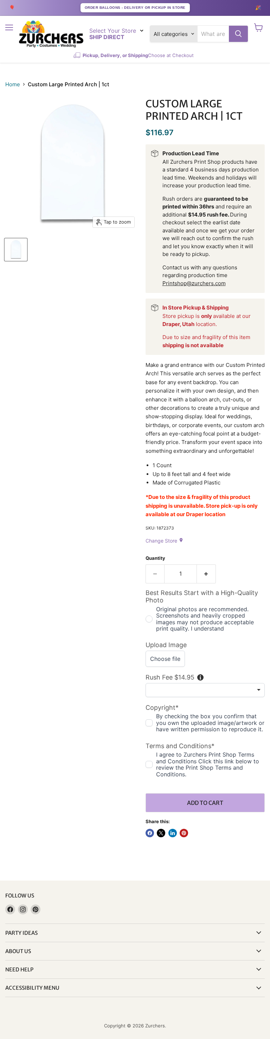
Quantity (155, 558)
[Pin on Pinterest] (184, 833)
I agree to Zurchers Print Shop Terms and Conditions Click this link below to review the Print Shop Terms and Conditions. (207, 764)
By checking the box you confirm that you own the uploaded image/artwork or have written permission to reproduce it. (210, 722)
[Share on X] (161, 833)
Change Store (165, 541)
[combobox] (213, 34)
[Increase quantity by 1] (206, 573)
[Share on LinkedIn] (172, 833)
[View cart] (258, 27)
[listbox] (205, 690)
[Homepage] (51, 34)
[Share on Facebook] (150, 833)
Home (12, 84)
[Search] (238, 34)
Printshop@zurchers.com (194, 283)
